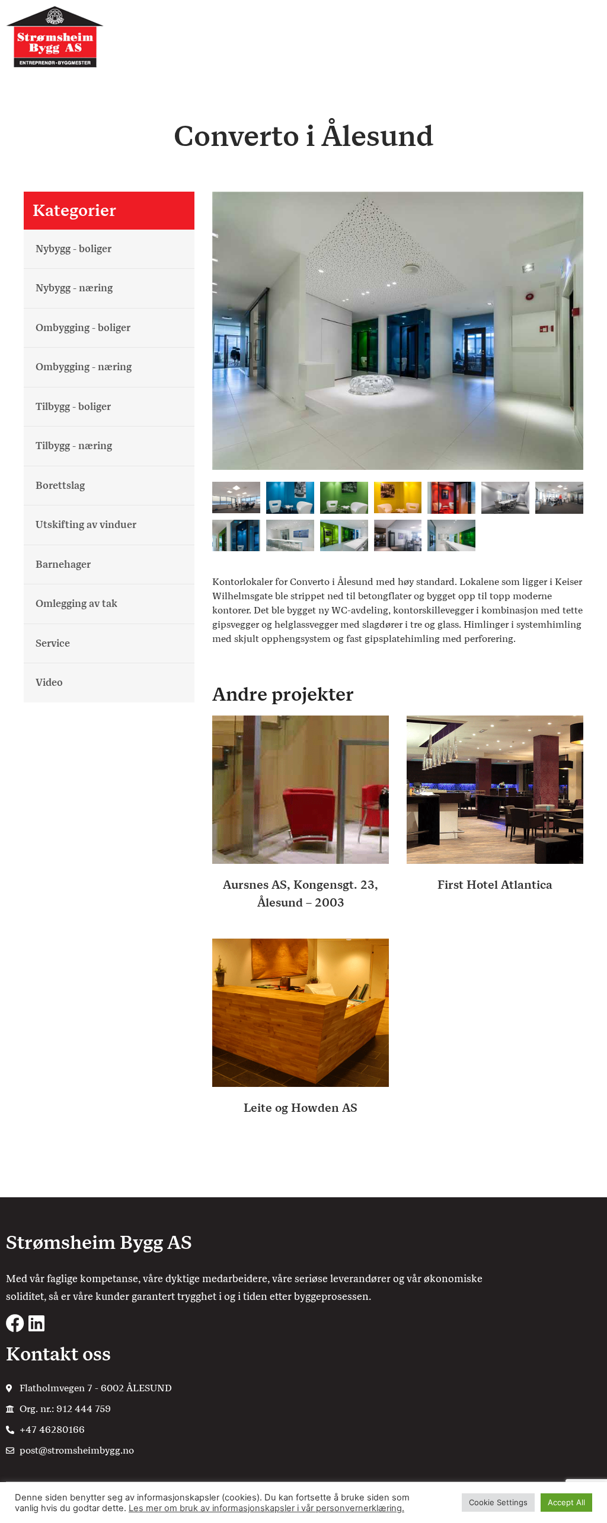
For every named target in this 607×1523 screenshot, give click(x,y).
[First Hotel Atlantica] (495, 788)
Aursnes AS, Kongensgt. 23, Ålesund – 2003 (300, 893)
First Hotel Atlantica (494, 884)
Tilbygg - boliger (73, 406)
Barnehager (63, 564)
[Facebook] (15, 1323)
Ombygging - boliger (83, 327)
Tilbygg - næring (74, 446)
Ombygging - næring (84, 367)
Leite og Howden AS (300, 1108)
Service (53, 643)
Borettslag (60, 485)
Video (49, 682)
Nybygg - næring (74, 288)
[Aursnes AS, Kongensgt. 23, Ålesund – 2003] (300, 788)
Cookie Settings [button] (498, 1502)
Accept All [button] (566, 1502)
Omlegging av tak (76, 603)
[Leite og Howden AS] (300, 1012)
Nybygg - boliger (73, 249)
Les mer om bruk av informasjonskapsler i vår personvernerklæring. (266, 1508)
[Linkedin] (36, 1323)
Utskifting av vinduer (86, 524)
